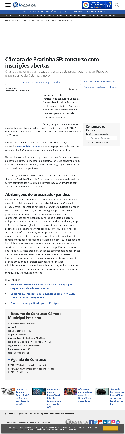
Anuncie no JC (35, 422)
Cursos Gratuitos (96, 11)
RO (98, 15)
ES (41, 15)
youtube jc (79, 11)
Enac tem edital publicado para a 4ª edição (34, 303)
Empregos (67, 11)
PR (75, 15)
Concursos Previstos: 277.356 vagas (100, 87)
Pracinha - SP (23, 352)
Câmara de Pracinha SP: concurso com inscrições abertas (51, 20)
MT (53, 15)
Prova (18, 372)
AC (12, 15)
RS (94, 15)
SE (114, 15)
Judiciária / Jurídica (35, 338)
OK (110, 428)
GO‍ (44, 15)
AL (16, 15)
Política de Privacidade (83, 427)
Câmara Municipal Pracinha (21, 323)
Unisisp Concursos (31, 345)
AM (24, 15)
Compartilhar (73, 89)
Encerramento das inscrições (31, 368)
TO (118, 15)
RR (102, 15)
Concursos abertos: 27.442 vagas (99, 81)
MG (62, 15)
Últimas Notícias (27, 11)
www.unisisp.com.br (28, 146)
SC (106, 15)
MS (58, 15)
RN (90, 15)
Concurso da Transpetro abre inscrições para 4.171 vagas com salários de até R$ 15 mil (42, 295)
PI (83, 15)
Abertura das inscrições (28, 365)
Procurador (21, 334)
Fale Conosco (23, 422)
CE (33, 15)
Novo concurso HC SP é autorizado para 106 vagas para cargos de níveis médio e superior (41, 286)
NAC (8, 15)
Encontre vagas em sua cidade (97, 134)
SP (110, 15)
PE (79, 15)
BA (29, 15)
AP (20, 15)
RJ (86, 15)
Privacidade (46, 422)
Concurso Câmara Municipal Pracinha (41, 82)
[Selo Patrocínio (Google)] (97, 4)
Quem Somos (11, 422)
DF (37, 15)
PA (67, 15)
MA (49, 15)
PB (71, 15)
